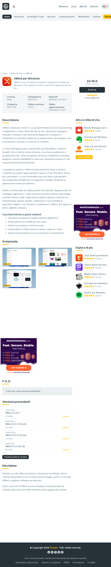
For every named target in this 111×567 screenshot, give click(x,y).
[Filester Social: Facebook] (49, 552)
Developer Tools (35, 16)
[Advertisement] (55, 46)
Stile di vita (16, 73)
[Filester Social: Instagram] (55, 552)
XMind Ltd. (32, 99)
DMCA (67, 562)
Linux (74, 6)
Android (94, 6)
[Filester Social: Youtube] (59, 552)
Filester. (54, 547)
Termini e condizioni (51, 562)
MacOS (83, 6)
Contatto (91, 562)
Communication (67, 16)
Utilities (97, 16)
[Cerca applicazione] (14, 6)
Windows (63, 6)
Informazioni (78, 562)
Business (19, 16)
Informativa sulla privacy (27, 562)
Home (7, 16)
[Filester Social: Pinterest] (62, 552)
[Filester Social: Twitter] (52, 552)
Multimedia (83, 16)
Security (51, 16)
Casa (5, 73)
